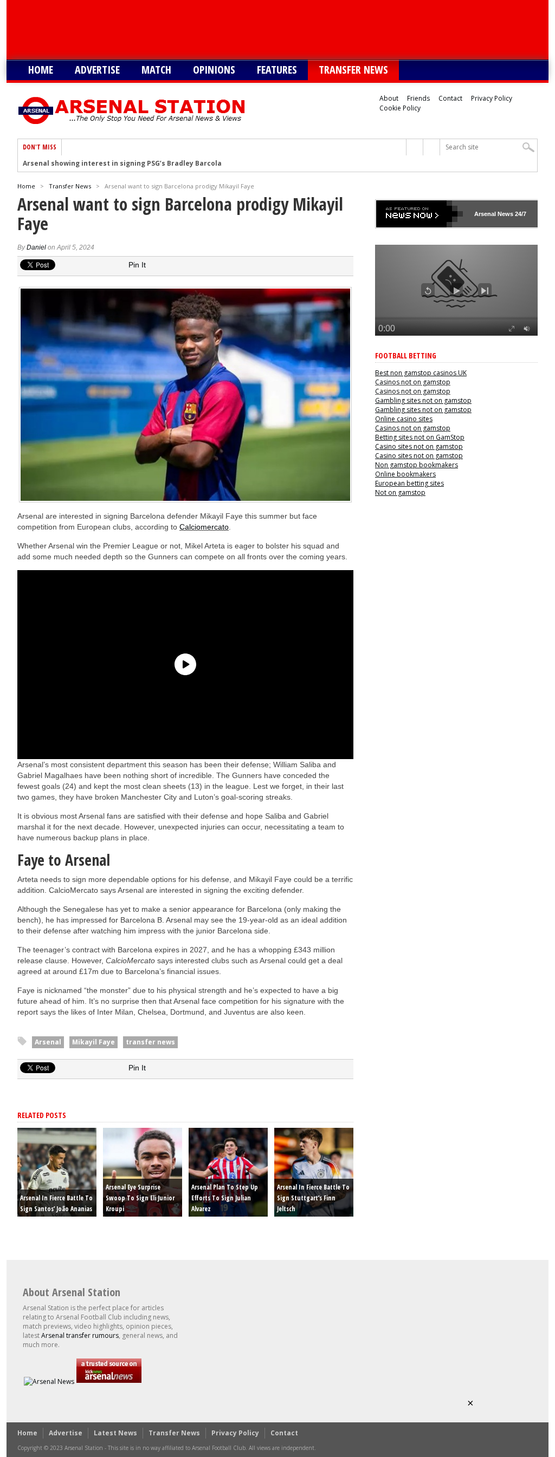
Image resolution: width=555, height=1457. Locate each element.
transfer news (150, 1042)
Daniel (36, 247)
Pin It (137, 264)
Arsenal (48, 1042)
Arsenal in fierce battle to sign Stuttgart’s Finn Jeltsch (313, 1197)
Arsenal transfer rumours (80, 1335)
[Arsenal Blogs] (109, 1381)
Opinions (214, 69)
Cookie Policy (400, 108)
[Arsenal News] (49, 1381)
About (388, 98)
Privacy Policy (491, 98)
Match (156, 69)
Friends (418, 98)
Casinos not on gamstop (412, 382)
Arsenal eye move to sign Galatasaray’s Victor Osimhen (119, 163)
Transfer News (353, 69)
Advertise (97, 69)
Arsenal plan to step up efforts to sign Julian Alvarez (224, 1197)
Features (277, 69)
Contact (450, 98)
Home (40, 69)
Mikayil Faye (93, 1042)
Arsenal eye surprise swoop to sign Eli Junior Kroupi (140, 1197)
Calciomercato (204, 526)
